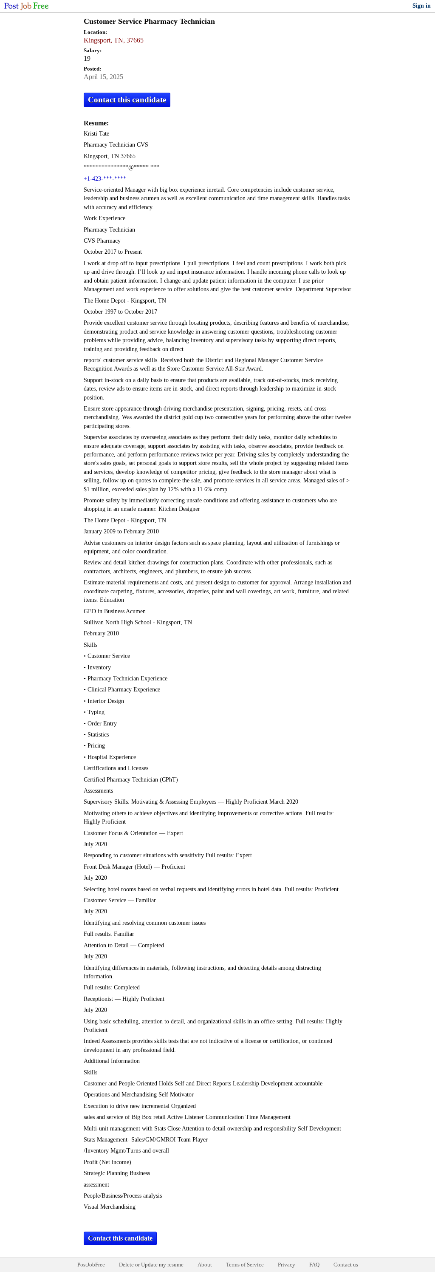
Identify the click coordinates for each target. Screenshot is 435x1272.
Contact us (345, 1264)
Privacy (286, 1264)
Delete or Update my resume (151, 1264)
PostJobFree (91, 1264)
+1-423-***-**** (105, 179)
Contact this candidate (127, 99)
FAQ (314, 1264)
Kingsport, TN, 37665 (114, 40)
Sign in (421, 6)
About (205, 1264)
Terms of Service (245, 1264)
